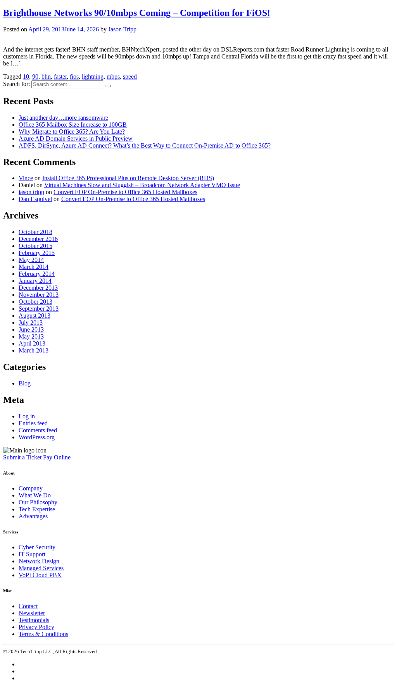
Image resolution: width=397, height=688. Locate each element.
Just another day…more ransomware (63, 117)
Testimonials (34, 620)
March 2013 (33, 350)
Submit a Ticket (22, 457)
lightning (93, 76)
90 (35, 76)
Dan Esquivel (35, 199)
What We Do (35, 495)
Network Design (39, 561)
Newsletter (32, 613)
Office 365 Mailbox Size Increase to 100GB (73, 124)
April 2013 (32, 343)
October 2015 (35, 246)
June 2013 (31, 329)
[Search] (108, 86)
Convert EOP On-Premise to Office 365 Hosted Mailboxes (125, 192)
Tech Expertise (37, 509)
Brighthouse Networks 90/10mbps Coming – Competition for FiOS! (136, 13)
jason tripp (31, 192)
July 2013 (31, 322)
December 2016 (38, 239)
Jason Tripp (122, 29)
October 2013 (35, 301)
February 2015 (37, 252)
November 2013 (39, 294)
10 (26, 76)
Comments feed (38, 430)
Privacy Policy (36, 627)
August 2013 (34, 315)
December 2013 (38, 287)
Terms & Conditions (43, 634)
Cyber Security (37, 547)
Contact (28, 606)
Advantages (33, 516)
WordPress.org (37, 437)
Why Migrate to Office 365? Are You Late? (72, 131)
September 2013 (39, 308)
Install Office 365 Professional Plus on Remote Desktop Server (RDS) (128, 178)
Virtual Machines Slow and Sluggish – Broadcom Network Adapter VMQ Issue (142, 185)
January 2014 (35, 280)
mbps (113, 76)
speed (130, 76)
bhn (46, 76)
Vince (26, 178)
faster (60, 76)
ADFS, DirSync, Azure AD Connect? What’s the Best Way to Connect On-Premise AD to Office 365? (145, 145)
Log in (27, 416)
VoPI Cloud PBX (40, 575)
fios (74, 76)
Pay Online (57, 457)
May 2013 (31, 336)
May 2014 (31, 259)
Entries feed (33, 423)
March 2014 (33, 266)
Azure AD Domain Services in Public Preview (76, 138)
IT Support (32, 554)
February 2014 (37, 273)
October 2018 (35, 232)
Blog (25, 383)
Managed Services (41, 568)
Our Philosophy (38, 502)
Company (31, 488)
